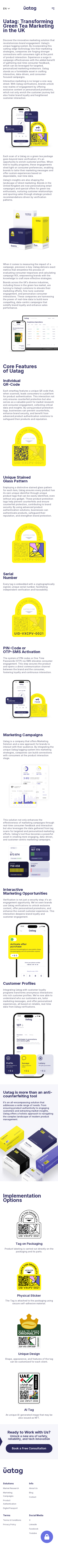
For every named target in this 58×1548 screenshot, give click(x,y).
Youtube (33, 1533)
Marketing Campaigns (8, 1494)
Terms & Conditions (12, 1520)
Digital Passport (10, 1508)
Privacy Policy (9, 1524)
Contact (32, 1497)
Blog (31, 1492)
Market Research (11, 1488)
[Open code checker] (47, 1537)
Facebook (33, 1529)
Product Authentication (9, 1502)
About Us (33, 1488)
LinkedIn (33, 1524)
